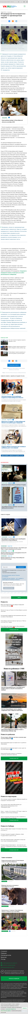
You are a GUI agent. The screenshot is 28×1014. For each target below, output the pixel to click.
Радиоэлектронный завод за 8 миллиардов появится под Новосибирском (12, 861)
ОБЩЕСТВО (9, 394)
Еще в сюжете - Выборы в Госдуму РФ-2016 (12, 455)
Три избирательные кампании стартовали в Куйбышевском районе (13, 507)
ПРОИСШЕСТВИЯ (5, 906)
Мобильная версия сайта (7, 967)
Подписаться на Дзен (8, 588)
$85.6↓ (12, 1)
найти (19, 597)
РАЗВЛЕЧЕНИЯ (4, 931)
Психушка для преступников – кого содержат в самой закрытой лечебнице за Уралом (13, 579)
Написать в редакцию (14, 978)
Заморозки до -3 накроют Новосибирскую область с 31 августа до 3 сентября (12, 911)
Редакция (4, 953)
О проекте (4, 951)
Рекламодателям (6, 955)
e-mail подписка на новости (9, 963)
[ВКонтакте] (9, 21)
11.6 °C (8, 1)
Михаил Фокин (13, 25)
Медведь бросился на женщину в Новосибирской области (9, 886)
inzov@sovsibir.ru (19, 994)
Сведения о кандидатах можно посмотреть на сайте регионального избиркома (14, 272)
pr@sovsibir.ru (18, 996)
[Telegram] (16, 21)
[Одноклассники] (13, 21)
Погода (3, 959)
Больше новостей (14, 629)
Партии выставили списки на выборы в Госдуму (14, 484)
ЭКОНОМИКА (4, 881)
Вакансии (4, 957)
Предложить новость (14, 365)
